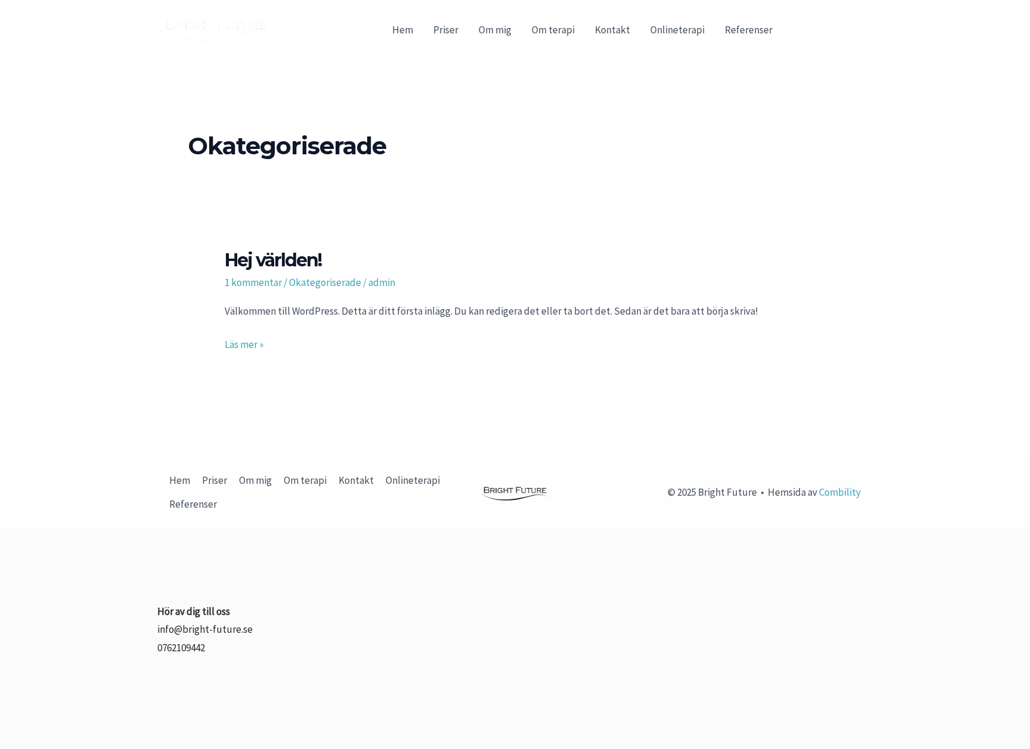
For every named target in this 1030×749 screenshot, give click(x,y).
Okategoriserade (325, 282)
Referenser (748, 29)
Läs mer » (244, 343)
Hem (402, 29)
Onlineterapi (677, 29)
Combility (840, 492)
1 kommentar (253, 282)
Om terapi (553, 29)
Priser (445, 29)
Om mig (495, 29)
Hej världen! (273, 260)
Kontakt (612, 29)
